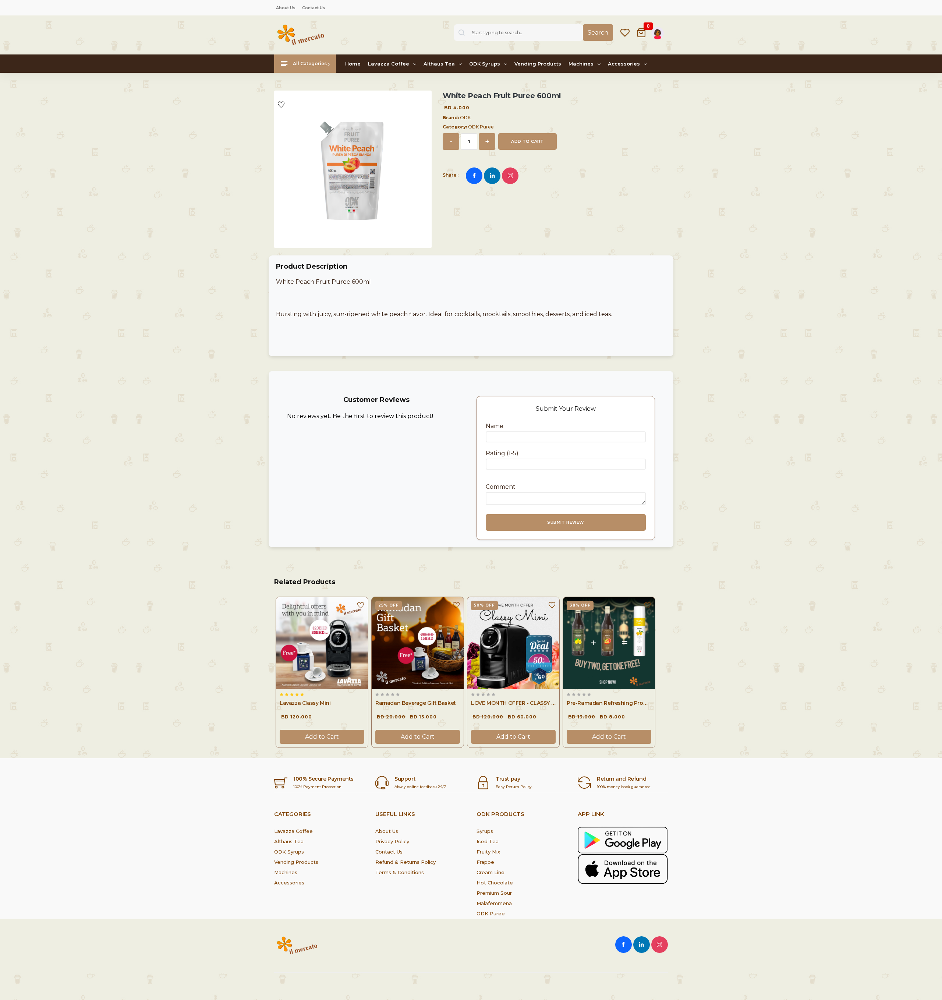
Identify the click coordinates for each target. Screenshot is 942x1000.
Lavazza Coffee (389, 64)
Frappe (485, 862)
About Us (285, 7)
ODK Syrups (485, 64)
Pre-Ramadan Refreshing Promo (609, 703)
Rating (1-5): (503, 453)
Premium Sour (494, 893)
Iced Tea (488, 841)
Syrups (485, 831)
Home (353, 64)
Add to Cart (322, 736)
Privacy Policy (392, 841)
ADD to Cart (527, 141)
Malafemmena (494, 903)
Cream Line (490, 872)
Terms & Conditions (399, 872)
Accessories (624, 64)
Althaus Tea (440, 64)
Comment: (501, 486)
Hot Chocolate (495, 883)
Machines (582, 64)
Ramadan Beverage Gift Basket (415, 703)
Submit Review (565, 522)
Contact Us (313, 7)
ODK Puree (491, 913)
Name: (495, 426)
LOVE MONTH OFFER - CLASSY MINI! (513, 703)
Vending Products (537, 64)
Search (598, 32)
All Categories (309, 63)
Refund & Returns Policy (405, 862)
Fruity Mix (488, 852)
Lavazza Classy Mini (305, 703)
